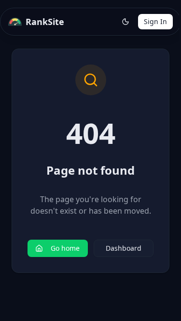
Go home (65, 248)
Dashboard (123, 248)
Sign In (155, 21)
